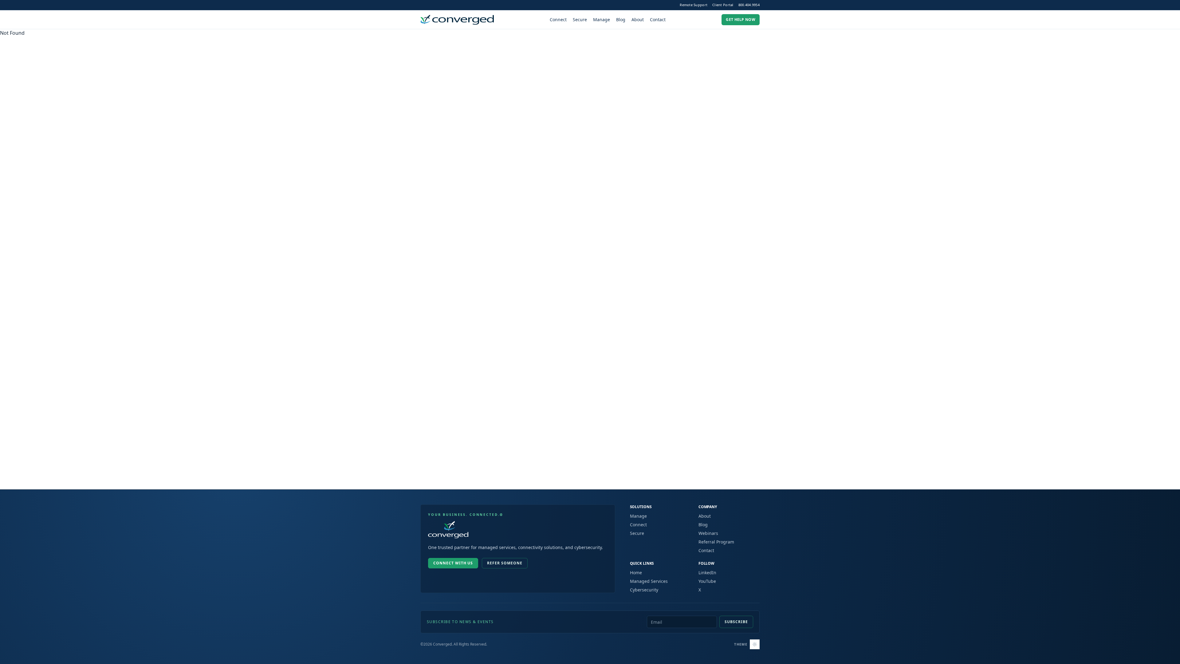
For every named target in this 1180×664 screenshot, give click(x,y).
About (637, 19)
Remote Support (693, 4)
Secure (580, 19)
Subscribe (736, 621)
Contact (658, 19)
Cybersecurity (644, 590)
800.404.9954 (749, 4)
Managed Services (649, 581)
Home (636, 572)
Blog (620, 19)
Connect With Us (453, 563)
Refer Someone (504, 563)
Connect (558, 19)
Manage (601, 19)
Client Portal (723, 4)
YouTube (707, 581)
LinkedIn (707, 572)
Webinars (708, 533)
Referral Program (716, 542)
